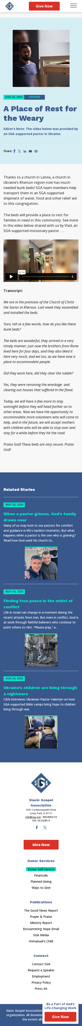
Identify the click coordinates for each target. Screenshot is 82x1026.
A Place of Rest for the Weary (40, 113)
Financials (41, 875)
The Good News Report (41, 910)
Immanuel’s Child (41, 941)
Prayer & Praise (41, 916)
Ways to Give (41, 888)
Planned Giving (41, 881)
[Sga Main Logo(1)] (41, 783)
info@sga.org (33, 817)
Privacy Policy (41, 982)
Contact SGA (41, 964)
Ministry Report (41, 923)
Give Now (44, 6)
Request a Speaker (41, 970)
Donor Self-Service (41, 869)
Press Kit (41, 988)
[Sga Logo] (9, 6)
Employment (41, 976)
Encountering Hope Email (41, 929)
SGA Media (41, 935)
